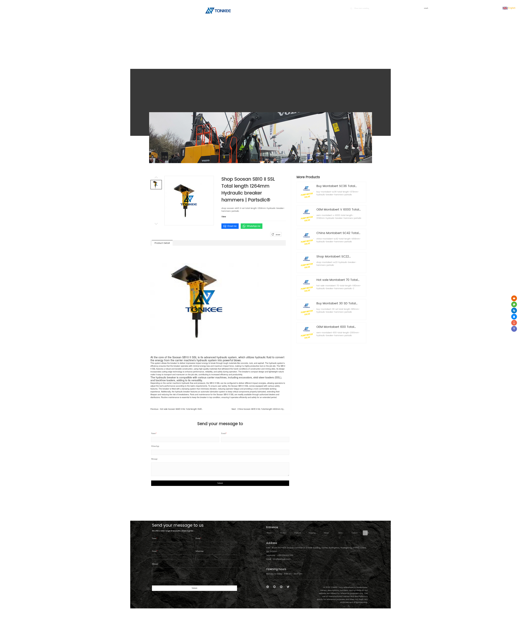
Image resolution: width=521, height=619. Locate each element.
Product (350, 51)
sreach (426, 8)
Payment (297, 533)
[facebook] (267, 586)
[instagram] (281, 586)
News (340, 533)
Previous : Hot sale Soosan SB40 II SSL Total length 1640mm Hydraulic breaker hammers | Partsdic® (177, 409)
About (326, 533)
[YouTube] (274, 586)
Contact (355, 533)
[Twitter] (288, 586)
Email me (232, 226)
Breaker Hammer (362, 51)
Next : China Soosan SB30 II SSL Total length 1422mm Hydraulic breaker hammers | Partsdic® (259, 409)
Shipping (312, 533)
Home (341, 51)
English (511, 7)
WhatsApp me (253, 226)
